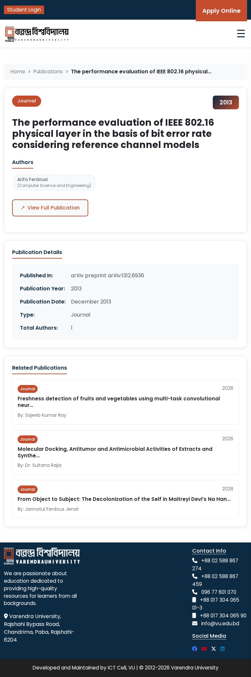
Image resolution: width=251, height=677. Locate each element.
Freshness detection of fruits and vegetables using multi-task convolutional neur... (119, 402)
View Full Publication (50, 207)
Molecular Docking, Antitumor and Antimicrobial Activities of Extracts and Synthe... (115, 452)
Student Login (24, 9)
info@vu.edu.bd (220, 623)
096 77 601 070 (218, 592)
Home (17, 71)
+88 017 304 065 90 (223, 615)
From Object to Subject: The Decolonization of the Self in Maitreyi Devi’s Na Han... (124, 499)
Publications (48, 71)
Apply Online (221, 11)
